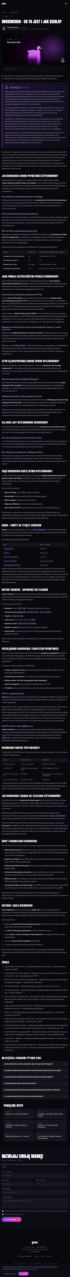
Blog (43, 1256)
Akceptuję (23, 1273)
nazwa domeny (6, 1188)
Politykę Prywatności (17, 1214)
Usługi (37, 1256)
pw (4, 3)
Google (61, 252)
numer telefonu (41, 1180)
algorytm (5, 405)
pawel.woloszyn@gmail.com (37, 1263)
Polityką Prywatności (61, 1211)
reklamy (17, 456)
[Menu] (66, 3)
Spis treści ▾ (11, 69)
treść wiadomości (7, 1197)
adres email (6, 1180)
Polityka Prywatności (25, 1256)
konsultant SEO (14, 92)
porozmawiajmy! (10, 1219)
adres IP (57, 183)
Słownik (4, 12)
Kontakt (49, 1256)
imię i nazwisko (7, 1171)
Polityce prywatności (31, 1269)
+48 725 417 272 (53, 1263)
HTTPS (23, 284)
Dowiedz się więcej (9, 1273)
